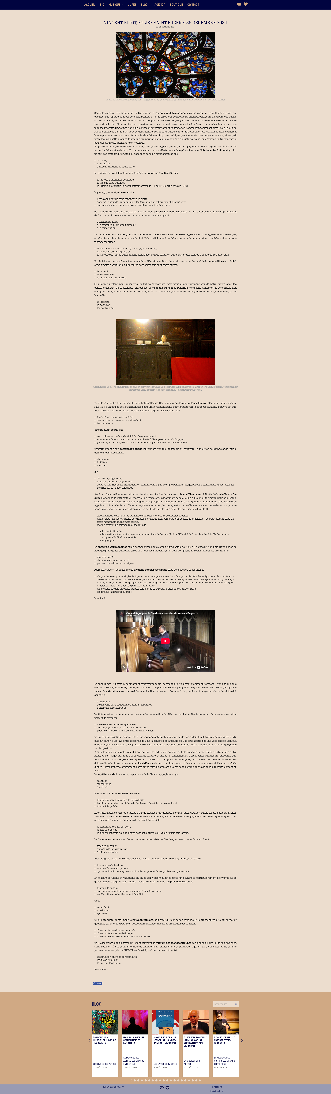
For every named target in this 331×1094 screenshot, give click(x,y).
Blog (144, 5)
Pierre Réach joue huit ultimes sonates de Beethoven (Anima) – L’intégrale (195, 1041)
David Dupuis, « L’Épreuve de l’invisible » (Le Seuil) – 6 (104, 1040)
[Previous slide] (89, 1040)
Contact (193, 5)
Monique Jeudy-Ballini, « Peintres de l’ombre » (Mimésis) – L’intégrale (165, 1040)
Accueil (89, 5)
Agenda (160, 5)
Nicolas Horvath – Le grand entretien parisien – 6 (133, 1040)
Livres (131, 5)
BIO (102, 5)
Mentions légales (113, 1087)
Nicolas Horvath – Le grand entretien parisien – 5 (224, 1040)
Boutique (176, 5)
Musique (115, 5)
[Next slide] (241, 1040)
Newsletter (217, 1091)
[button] (116, 4)
